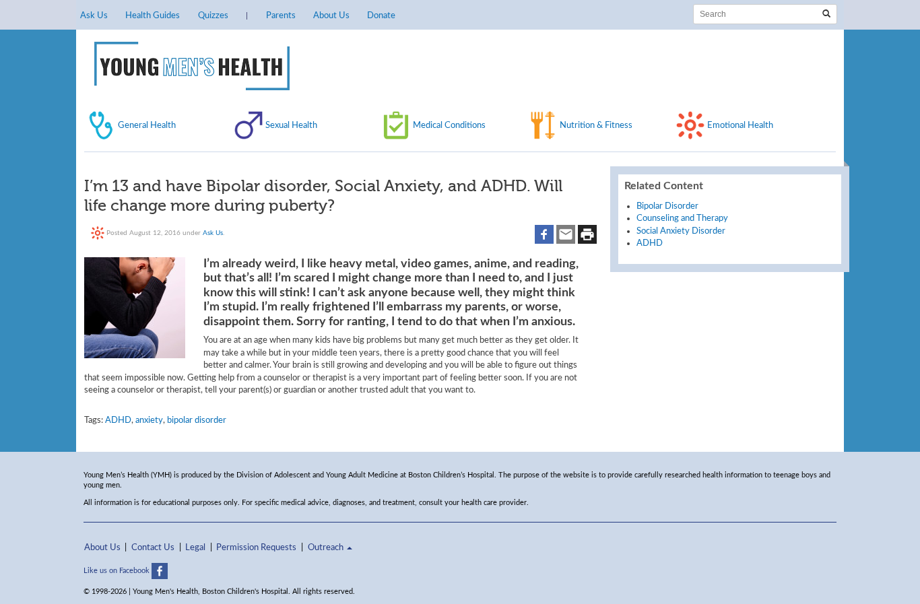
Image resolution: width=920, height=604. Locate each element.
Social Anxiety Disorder (680, 231)
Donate (381, 15)
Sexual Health (291, 125)
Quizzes (213, 15)
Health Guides (152, 15)
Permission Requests (256, 547)
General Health (147, 125)
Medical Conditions (449, 125)
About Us (331, 15)
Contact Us (152, 547)
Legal (195, 547)
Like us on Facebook (118, 570)
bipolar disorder (196, 420)
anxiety (149, 420)
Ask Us (94, 15)
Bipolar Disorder (667, 206)
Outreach (327, 547)
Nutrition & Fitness (596, 125)
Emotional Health (740, 125)
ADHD (118, 420)
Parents (281, 15)
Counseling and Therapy (682, 218)
